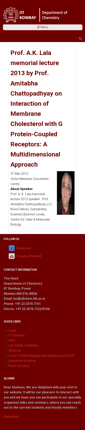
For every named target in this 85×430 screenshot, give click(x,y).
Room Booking (18, 366)
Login (12, 330)
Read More (11, 416)
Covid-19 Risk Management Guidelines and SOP (41, 356)
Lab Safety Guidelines (23, 345)
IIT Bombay (16, 335)
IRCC (11, 340)
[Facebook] (12, 248)
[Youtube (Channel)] (12, 256)
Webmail (14, 350)
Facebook (23, 248)
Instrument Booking (22, 361)
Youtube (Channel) (28, 256)
